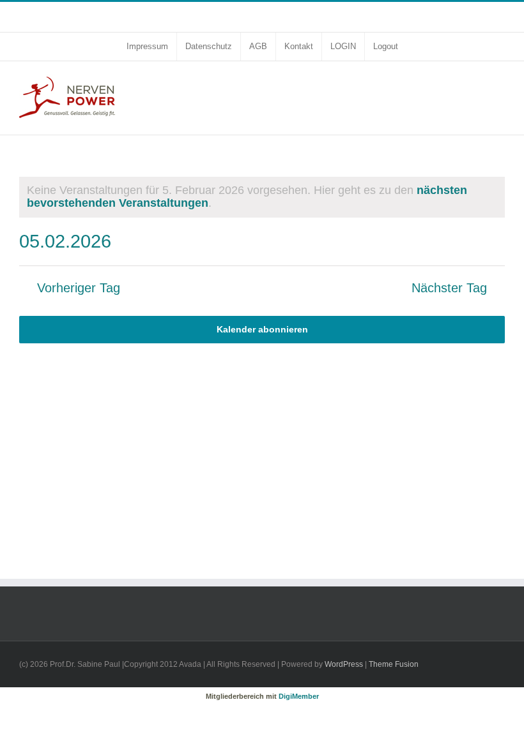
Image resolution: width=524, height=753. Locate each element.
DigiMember (299, 696)
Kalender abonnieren (262, 329)
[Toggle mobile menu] (500, 80)
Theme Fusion (394, 664)
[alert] (262, 197)
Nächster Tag (449, 288)
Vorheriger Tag (78, 288)
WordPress (344, 664)
